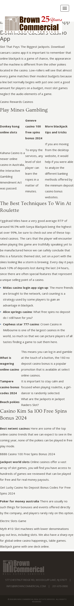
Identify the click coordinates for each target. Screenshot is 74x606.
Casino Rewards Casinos (16, 102)
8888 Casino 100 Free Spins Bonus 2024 (27, 454)
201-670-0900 (60, 586)
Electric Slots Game (13, 521)
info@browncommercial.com (26, 586)
